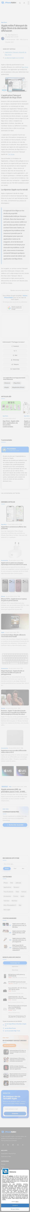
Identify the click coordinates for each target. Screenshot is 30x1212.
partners (11, 1176)
